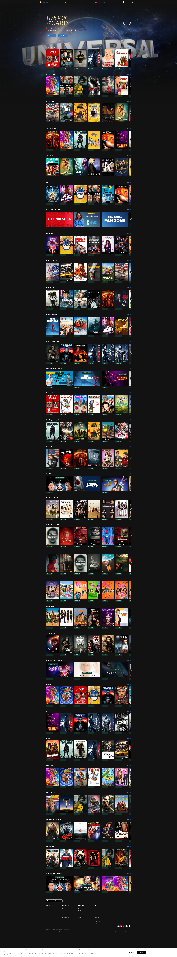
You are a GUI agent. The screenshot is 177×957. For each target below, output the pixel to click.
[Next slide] (129, 23)
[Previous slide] (124, 23)
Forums (96, 915)
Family (79, 910)
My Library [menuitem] (79, 2)
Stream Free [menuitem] (55, 2)
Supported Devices (99, 910)
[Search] (136, 2)
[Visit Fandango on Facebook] (118, 926)
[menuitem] (117, 2)
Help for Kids (86, 931)
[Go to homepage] (45, 2)
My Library (64, 908)
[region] (88, 952)
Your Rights (90, 949)
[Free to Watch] (52, 58)
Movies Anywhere (82, 915)
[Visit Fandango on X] (124, 926)
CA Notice (72, 931)
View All (129, 47)
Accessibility (97, 921)
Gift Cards (80, 917)
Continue (141, 952)
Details (62, 35)
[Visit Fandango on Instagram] (126, 926)
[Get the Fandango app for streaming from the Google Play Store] (58, 900)
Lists (79, 908)
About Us (96, 908)
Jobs (96, 923)
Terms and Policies (79, 931)
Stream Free (48, 915)
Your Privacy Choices (65, 931)
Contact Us (97, 917)
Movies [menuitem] (69, 2)
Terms (27, 949)
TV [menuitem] (74, 2)
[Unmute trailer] (59, 40)
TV (46, 913)
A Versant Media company (126, 931)
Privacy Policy (54, 931)
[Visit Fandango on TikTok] (129, 926)
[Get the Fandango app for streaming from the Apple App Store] (50, 900)
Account (64, 910)
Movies (47, 910)
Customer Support (98, 913)
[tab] (46, 40)
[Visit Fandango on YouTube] (121, 926)
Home (47, 908)
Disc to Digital (81, 913)
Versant (12, 949)
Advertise (96, 919)
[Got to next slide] (130, 58)
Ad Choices (48, 931)
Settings (64, 913)
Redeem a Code (65, 917)
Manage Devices (65, 915)
